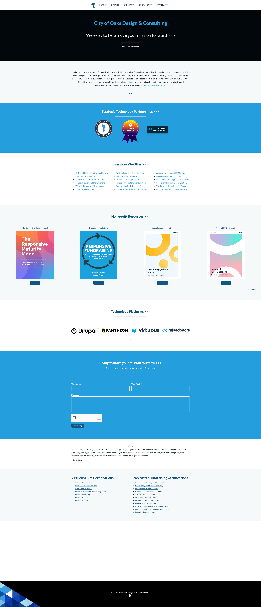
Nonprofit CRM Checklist (226, 228)
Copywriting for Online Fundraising (149, 486)
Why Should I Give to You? (145, 497)
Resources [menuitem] (145, 5)
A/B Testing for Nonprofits (145, 494)
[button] (130, 46)
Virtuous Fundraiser (83, 497)
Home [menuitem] (103, 5)
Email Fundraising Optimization (147, 500)
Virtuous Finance (81, 500)
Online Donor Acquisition (145, 503)
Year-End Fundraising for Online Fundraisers (152, 483)
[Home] (94, 5)
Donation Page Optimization (146, 512)
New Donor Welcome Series (146, 489)
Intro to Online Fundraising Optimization (151, 506)
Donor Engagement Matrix (162, 228)
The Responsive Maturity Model (35, 228)
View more (252, 289)
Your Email (135, 384)
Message (75, 395)
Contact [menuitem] (162, 5)
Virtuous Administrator (84, 483)
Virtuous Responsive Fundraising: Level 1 (91, 491)
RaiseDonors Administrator (86, 486)
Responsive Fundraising (98, 228)
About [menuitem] (115, 5)
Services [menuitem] (128, 5)
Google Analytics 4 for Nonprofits (148, 491)
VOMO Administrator (83, 489)
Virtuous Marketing (82, 494)
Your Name (76, 384)
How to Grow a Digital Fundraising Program (152, 509)
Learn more (35, 283)
